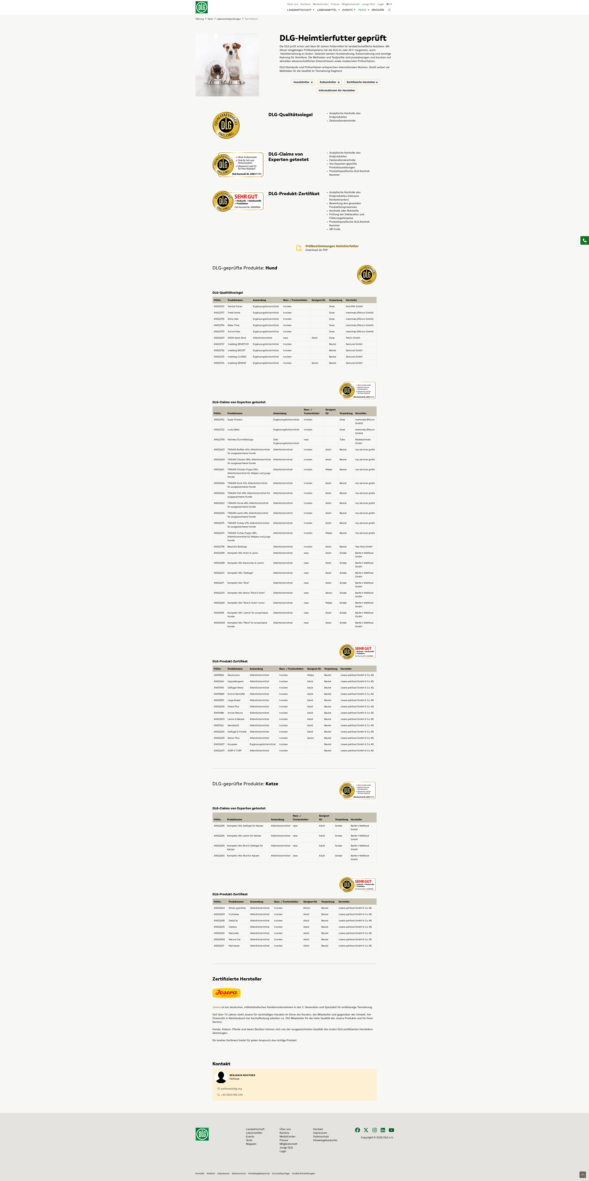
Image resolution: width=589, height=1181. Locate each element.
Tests (362, 10)
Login (380, 4)
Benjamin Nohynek (242, 1075)
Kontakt (200, 1174)
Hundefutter (302, 82)
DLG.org (200, 18)
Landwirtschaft (299, 10)
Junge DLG (368, 4)
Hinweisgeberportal (259, 1174)
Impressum (223, 1174)
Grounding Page (281, 1174)
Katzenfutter (328, 82)
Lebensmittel (327, 10)
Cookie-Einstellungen (303, 1174)
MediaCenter (321, 4)
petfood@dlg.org (231, 1089)
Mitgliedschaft (350, 4)
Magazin (378, 10)
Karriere (305, 4)
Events (347, 10)
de (390, 4)
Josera (216, 1007)
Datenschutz (239, 1174)
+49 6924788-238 (232, 1095)
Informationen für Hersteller (337, 90)
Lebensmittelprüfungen (229, 18)
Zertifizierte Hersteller (361, 82)
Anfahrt (211, 1174)
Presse (335, 4)
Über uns (292, 4)
